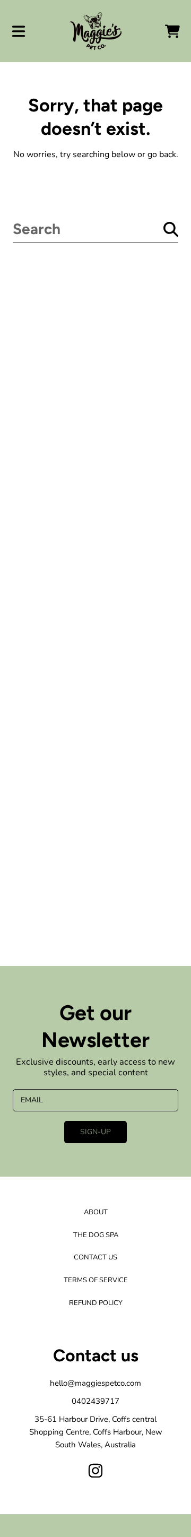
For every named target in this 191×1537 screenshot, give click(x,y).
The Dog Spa (95, 1235)
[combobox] (95, 229)
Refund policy (96, 1303)
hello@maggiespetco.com (95, 1383)
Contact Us (95, 1257)
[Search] (171, 229)
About (96, 1212)
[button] (18, 31)
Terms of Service (96, 1280)
